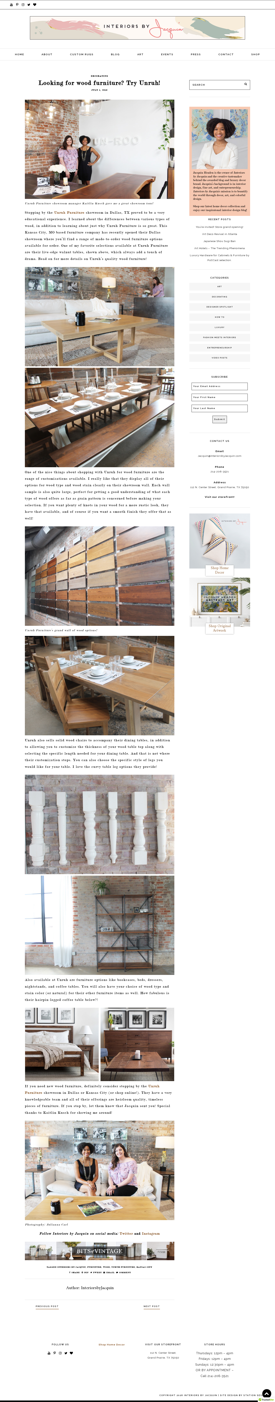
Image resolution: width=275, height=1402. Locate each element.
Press (196, 54)
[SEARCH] (246, 84)
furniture (94, 1267)
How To (219, 317)
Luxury (220, 327)
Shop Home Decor (112, 1344)
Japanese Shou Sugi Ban (220, 241)
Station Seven (254, 1395)
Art (140, 54)
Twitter (126, 1233)
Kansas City (144, 1267)
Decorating (219, 297)
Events (167, 54)
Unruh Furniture (69, 212)
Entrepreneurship (219, 348)
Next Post (152, 1306)
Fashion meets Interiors (219, 337)
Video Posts (219, 358)
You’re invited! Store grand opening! (219, 226)
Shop (255, 54)
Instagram (151, 1233)
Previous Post (47, 1306)
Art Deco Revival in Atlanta (219, 233)
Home (19, 54)
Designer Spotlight (220, 307)
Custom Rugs (82, 54)
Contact (226, 54)
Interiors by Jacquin (71, 1267)
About (47, 54)
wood (106, 1267)
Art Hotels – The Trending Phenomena (219, 248)
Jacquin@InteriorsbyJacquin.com (220, 455)
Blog (115, 54)
